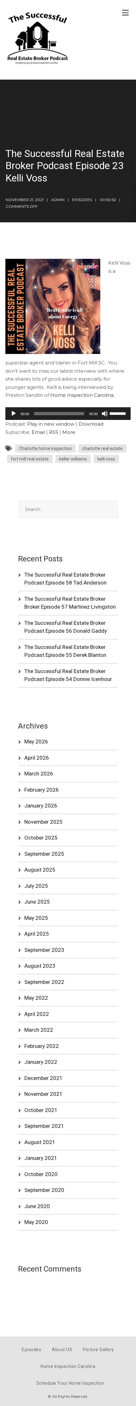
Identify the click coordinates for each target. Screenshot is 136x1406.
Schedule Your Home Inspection (70, 1383)
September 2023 (44, 950)
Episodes (82, 199)
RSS (53, 432)
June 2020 (37, 1206)
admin (58, 199)
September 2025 (44, 854)
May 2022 (36, 998)
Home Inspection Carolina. (82, 395)
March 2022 (38, 1030)
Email (38, 432)
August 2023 (39, 966)
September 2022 (44, 982)
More (68, 432)
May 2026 (36, 741)
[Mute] (105, 413)
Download (90, 424)
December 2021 (43, 1078)
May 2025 (36, 918)
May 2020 (36, 1222)
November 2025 (43, 822)
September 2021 (44, 1126)
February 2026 (41, 790)
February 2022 (41, 1046)
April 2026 (36, 758)
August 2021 (39, 1142)
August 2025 (39, 869)
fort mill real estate (30, 458)
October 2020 (41, 1174)
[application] (68, 413)
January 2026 (40, 805)
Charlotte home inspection (45, 448)
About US (62, 1349)
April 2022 (36, 1014)
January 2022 (40, 1062)
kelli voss (106, 458)
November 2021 (43, 1094)
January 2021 (40, 1158)
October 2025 (41, 837)
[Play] (13, 413)
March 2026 (38, 773)
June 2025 (37, 902)
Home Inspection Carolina (67, 1366)
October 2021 (41, 1110)
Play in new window (50, 424)
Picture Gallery (98, 1349)
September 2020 (44, 1190)
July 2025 (36, 886)
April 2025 (36, 934)
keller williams (73, 458)
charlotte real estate (102, 448)
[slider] (118, 413)
